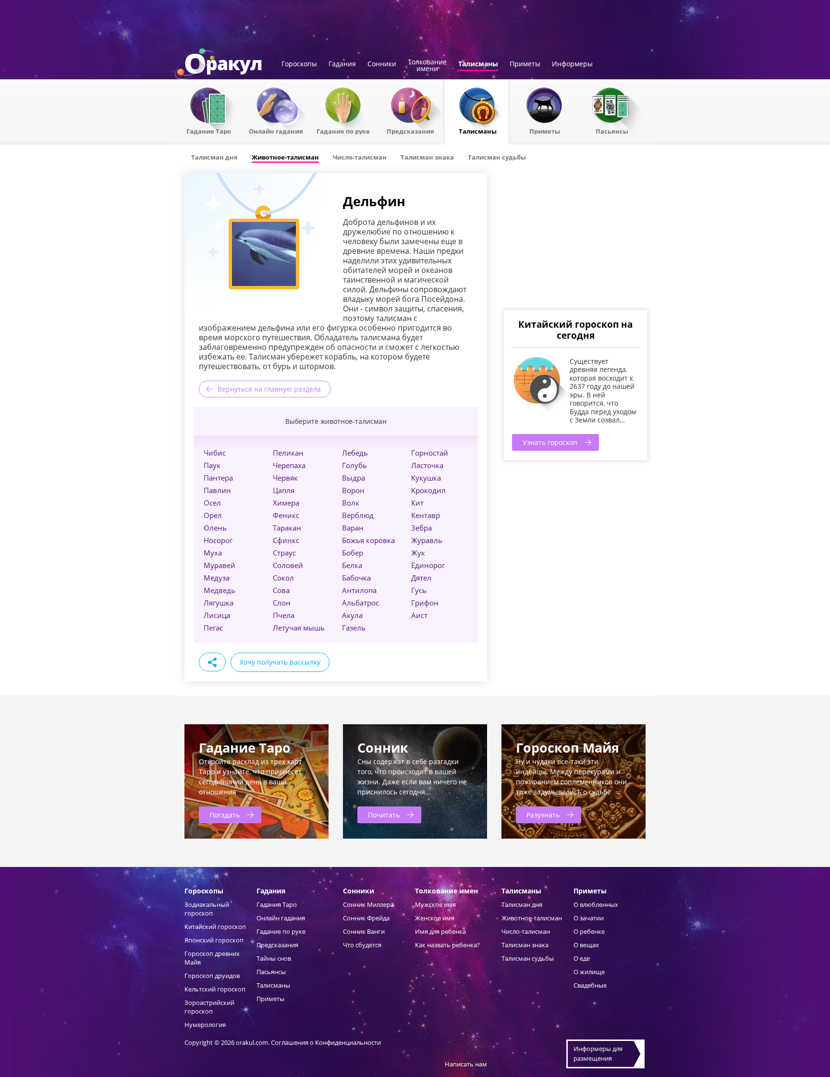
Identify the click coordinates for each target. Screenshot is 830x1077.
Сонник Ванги (364, 931)
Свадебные (590, 985)
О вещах (586, 945)
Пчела (283, 615)
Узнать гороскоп (550, 442)
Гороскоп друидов (212, 975)
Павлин (217, 490)
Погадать (224, 814)
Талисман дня (521, 904)
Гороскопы (299, 64)
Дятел (421, 577)
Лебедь (355, 453)
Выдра (353, 478)
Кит (417, 503)
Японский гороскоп (214, 940)
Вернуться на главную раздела (269, 389)
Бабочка (356, 577)
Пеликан (288, 453)
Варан (353, 527)
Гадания (342, 64)
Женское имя (434, 918)
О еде (582, 958)
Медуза (217, 577)
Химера (286, 503)
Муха (213, 552)
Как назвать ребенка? (447, 945)
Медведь (219, 590)
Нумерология (205, 1024)
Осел (212, 503)
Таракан (287, 527)
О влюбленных (596, 904)
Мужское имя (435, 904)
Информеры (572, 64)
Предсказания (410, 131)
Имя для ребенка (440, 931)
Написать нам (466, 1064)
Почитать (384, 814)
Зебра (421, 527)
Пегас (213, 627)
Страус (284, 552)
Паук (212, 465)
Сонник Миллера (368, 904)
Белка (352, 565)
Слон (282, 602)
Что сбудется (362, 945)
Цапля (283, 490)
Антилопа (359, 590)
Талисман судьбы (527, 958)
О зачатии (589, 918)
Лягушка (218, 602)
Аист (419, 615)
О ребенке (589, 931)
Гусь (419, 590)
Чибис (215, 453)
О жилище (589, 971)
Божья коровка (368, 540)
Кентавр (425, 515)
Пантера (218, 478)
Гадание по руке (343, 131)
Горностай (429, 453)
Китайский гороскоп (215, 926)
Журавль (426, 540)
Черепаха (289, 465)
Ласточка (427, 465)
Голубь (354, 465)
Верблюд (358, 515)
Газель (354, 627)
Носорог (218, 540)
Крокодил (428, 490)
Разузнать (543, 814)
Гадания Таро (276, 904)
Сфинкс (286, 540)
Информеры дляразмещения (598, 1053)
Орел (213, 515)
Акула (352, 615)
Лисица (217, 615)
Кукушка (426, 478)
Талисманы (478, 64)
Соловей (288, 565)
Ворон (353, 490)
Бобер (352, 552)
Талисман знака (525, 945)
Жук (418, 552)
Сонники (381, 64)
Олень (215, 527)
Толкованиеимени (427, 66)
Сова (281, 590)
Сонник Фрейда (366, 918)
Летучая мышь (299, 627)
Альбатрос (360, 602)
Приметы (525, 64)
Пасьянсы (612, 131)
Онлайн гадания (276, 131)
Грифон (425, 602)
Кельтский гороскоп (214, 989)
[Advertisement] (575, 240)
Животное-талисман (531, 918)
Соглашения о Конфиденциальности (326, 1042)
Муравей (219, 565)
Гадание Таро (208, 131)
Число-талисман (525, 931)
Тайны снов (273, 958)
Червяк (285, 478)
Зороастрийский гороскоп (209, 1006)
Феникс (286, 515)
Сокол (283, 577)
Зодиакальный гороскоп (206, 908)
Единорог (428, 565)
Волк (350, 503)
